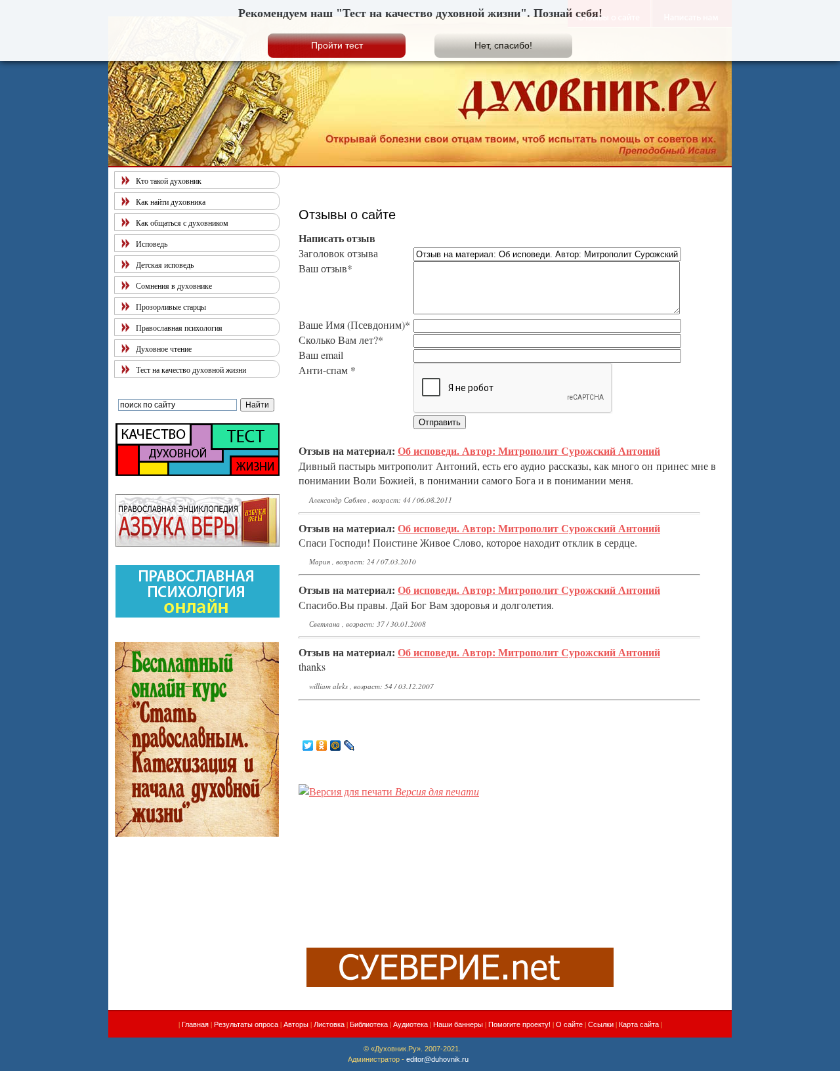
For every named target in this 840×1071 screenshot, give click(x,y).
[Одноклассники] (322, 745)
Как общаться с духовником (182, 222)
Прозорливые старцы (171, 306)
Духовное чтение (164, 348)
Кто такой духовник (168, 180)
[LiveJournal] (349, 745)
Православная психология (179, 327)
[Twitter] (308, 745)
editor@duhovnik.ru (437, 1059)
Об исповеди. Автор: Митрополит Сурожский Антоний (529, 450)
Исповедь (151, 243)
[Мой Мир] (336, 745)
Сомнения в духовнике (174, 285)
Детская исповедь (165, 264)
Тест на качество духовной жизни (191, 369)
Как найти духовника (170, 201)
